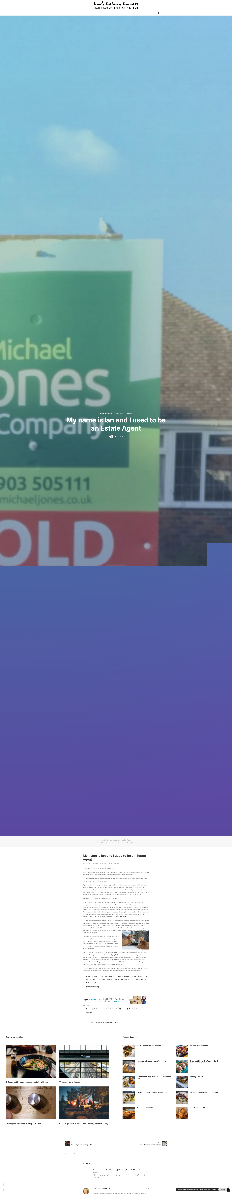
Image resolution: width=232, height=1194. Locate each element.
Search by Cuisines (114, 13)
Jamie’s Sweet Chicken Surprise (149, 1045)
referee (117, 1022)
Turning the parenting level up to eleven (23, 1124)
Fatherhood (108, 413)
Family (102, 413)
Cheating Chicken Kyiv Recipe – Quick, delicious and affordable (204, 1062)
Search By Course (85, 13)
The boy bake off (196, 1077)
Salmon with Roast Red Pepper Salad (204, 1092)
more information (212, 1189)
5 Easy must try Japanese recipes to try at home (27, 1082)
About (126, 13)
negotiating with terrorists (104, 1022)
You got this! (124, 917)
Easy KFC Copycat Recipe (200, 1108)
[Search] (159, 13)
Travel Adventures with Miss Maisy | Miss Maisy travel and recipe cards (118, 1170)
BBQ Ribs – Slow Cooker (199, 1045)
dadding (86, 1022)
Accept (223, 1189)
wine (116, 962)
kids (92, 1022)
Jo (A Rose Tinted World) (101, 1189)
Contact (133, 13)
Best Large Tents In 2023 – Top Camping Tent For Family (83, 1124)
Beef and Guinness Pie (145, 1108)
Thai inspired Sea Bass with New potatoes (152, 1092)
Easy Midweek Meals (151, 13)
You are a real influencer (70, 1082)
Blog (140, 13)
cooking (97, 962)
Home (75, 13)
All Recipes (3, 1186)
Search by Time (99, 13)
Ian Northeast (118, 436)
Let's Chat (229, 1187)
